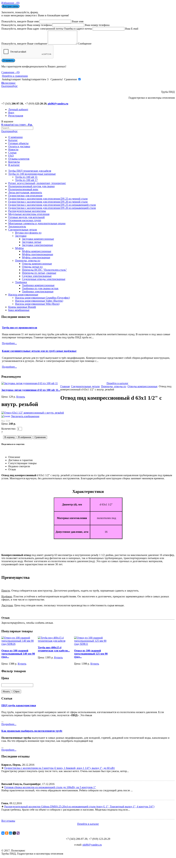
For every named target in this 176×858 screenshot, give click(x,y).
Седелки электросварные (37, 276)
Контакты (14, 161)
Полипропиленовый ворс (23, 189)
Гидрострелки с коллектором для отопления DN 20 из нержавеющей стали (52, 207)
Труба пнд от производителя (19, 327)
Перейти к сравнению (15, 75)
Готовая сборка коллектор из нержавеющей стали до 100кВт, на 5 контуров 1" (50, 787)
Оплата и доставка (19, 146)
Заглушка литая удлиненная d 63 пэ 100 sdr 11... (30, 390)
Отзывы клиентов (18, 158)
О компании (15, 137)
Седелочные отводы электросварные (43, 279)
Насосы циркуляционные (23, 294)
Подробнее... (8, 724)
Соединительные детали (22, 229)
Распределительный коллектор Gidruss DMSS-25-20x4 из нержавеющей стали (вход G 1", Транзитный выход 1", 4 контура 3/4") (79, 806)
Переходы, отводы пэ (27, 260)
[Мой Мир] (10, 833)
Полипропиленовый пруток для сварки (31, 186)
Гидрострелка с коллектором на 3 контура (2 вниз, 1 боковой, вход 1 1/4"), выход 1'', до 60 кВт (59, 768)
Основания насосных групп (24, 220)
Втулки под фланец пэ (28, 232)
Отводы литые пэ (32, 266)
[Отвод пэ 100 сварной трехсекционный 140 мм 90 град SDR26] (19, 643)
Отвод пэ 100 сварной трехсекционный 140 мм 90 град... (18, 653)
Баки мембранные (18, 310)
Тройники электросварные (37, 291)
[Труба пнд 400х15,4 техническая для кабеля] (56, 640)
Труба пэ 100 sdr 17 (26, 180)
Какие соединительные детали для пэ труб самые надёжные (39, 350)
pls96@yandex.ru (58, 103)
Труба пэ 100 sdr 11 (26, 177)
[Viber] (18, 833)
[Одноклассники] (6, 833)
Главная (65, 386)
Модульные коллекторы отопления (28, 214)
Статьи (12, 152)
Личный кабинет (18, 109)
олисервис (9, 84)
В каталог (14, 164)
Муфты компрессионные (36, 251)
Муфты (19, 248)
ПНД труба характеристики (18, 705)
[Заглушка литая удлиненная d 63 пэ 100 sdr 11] (29, 383)
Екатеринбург (9, 131)
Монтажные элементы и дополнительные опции (36, 223)
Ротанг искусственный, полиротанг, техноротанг (37, 183)
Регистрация (15, 115)
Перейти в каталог (117, 383)
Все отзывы (8, 820)
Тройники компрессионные (38, 285)
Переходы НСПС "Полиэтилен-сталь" (44, 269)
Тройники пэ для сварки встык (40, 288)
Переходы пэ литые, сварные (39, 272)
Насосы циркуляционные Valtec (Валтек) (39, 300)
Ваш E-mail (131, 28)
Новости (13, 149)
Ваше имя (77, 21)
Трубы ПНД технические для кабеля (29, 170)
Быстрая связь (10, 6)
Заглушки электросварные (37, 245)
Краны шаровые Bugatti (22, 306)
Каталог (13, 140)
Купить (20, 396)
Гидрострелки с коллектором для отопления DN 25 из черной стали (48, 198)
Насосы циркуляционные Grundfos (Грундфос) (42, 297)
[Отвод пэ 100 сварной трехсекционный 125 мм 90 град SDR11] (92, 643)
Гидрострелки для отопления (25, 195)
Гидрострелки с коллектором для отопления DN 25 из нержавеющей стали (52, 204)
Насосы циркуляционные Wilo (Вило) (37, 303)
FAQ (11, 155)
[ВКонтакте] (2, 833)
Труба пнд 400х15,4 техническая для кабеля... (54, 649)
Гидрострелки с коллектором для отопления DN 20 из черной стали (48, 201)
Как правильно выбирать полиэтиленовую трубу (31, 730)
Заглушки (20, 235)
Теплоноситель (17, 226)
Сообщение (84, 43)
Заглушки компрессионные (38, 238)
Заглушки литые (31, 242)
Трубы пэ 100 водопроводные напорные (32, 173)
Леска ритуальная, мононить (25, 192)
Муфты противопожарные (37, 254)
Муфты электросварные (36, 257)
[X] (14, 833)
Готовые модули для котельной (26, 217)
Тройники (21, 282)
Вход (11, 112)
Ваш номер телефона (97, 25)
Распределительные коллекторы (27, 211)
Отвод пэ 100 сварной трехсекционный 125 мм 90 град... (91, 653)
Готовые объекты (18, 143)
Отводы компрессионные (37, 263)
